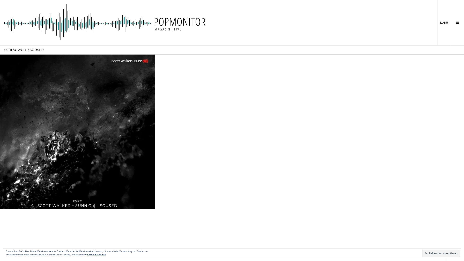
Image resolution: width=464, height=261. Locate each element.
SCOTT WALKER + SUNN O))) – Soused (77, 205)
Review (77, 201)
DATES (445, 22)
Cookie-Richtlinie (96, 254)
